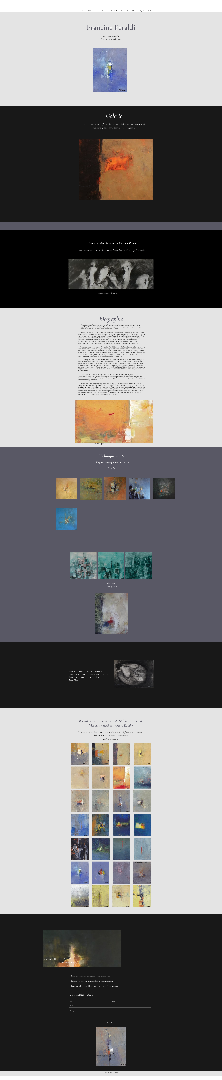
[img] (79, 754)
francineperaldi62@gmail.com (81, 995)
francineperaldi (103, 975)
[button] (116, 169)
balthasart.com (107, 981)
